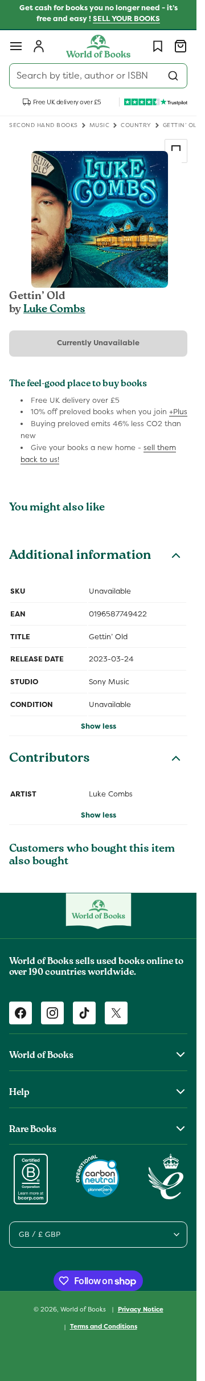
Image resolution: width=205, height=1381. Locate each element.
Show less (98, 726)
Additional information (80, 556)
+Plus (178, 411)
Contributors (49, 759)
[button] (16, 46)
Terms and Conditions (103, 1326)
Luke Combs (54, 310)
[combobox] (98, 75)
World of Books (84, 1308)
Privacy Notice (140, 1309)
